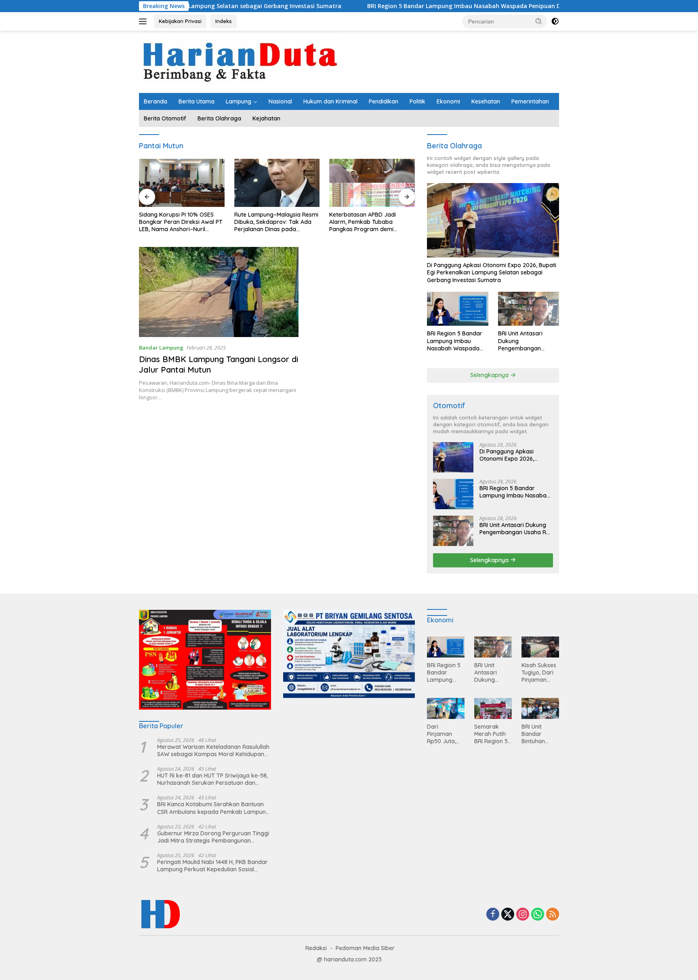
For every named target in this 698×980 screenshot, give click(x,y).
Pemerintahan (530, 101)
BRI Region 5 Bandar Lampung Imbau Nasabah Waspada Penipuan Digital (419, 6)
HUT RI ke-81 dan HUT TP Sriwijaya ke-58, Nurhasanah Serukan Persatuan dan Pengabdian (212, 779)
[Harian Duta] (241, 61)
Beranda (155, 101)
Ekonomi (448, 101)
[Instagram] (522, 915)
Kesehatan (485, 101)
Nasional (280, 101)
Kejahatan (266, 118)
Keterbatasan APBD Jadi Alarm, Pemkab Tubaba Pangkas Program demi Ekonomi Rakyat (362, 222)
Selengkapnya (490, 375)
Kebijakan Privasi (180, 21)
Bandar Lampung (161, 347)
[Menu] (144, 21)
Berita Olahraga (219, 118)
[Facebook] (492, 915)
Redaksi (316, 948)
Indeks (223, 21)
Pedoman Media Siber (365, 948)
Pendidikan (383, 101)
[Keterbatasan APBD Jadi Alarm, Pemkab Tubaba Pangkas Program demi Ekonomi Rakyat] (372, 183)
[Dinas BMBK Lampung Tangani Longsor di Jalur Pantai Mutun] (219, 292)
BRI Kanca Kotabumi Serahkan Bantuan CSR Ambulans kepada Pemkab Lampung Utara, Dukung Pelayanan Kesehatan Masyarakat (213, 808)
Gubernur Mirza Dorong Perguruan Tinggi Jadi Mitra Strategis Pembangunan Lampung (213, 837)
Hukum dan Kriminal (330, 101)
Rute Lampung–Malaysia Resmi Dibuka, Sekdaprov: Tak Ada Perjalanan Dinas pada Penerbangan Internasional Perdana (276, 222)
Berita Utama (196, 101)
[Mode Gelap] (555, 21)
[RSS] (552, 915)
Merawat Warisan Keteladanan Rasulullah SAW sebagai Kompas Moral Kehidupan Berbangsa (213, 750)
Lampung (238, 101)
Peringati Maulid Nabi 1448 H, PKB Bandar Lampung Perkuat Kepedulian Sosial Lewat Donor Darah (212, 865)
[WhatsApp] (537, 915)
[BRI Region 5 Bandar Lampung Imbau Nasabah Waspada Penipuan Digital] (457, 309)
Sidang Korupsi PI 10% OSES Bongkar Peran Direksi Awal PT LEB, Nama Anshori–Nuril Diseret (181, 222)
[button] (539, 21)
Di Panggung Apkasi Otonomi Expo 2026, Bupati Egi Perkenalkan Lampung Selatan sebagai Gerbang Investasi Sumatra (491, 272)
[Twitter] (507, 915)
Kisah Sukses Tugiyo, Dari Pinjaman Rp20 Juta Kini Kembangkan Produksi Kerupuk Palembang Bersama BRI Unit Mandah (539, 673)
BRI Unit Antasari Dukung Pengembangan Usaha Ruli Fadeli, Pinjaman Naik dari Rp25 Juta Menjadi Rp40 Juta (523, 341)
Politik (417, 101)
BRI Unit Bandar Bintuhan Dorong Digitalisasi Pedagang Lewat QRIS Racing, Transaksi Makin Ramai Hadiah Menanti (538, 734)
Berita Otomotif (165, 118)
